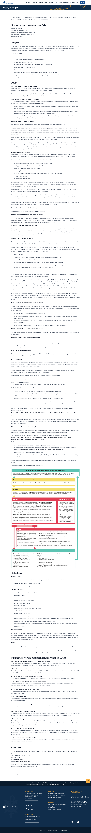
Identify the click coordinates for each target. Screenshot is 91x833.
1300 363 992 (21, 772)
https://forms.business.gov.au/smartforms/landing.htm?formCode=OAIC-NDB (42, 449)
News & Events (58, 2)
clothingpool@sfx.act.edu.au (54, 809)
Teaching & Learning (38, 2)
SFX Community (74, 2)
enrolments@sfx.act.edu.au (54, 797)
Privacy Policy (42, 830)
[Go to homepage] (8, 2)
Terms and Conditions (52, 830)
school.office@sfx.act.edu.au (31, 800)
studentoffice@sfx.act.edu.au (32, 822)
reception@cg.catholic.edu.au (23, 761)
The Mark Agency (63, 830)
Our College (28, 2)
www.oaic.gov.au (15, 774)
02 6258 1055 (28, 798)
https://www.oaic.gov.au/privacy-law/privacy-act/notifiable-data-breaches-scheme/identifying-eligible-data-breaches (43, 412)
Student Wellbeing (48, 2)
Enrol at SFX (66, 2)
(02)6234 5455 (19, 759)
